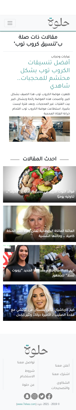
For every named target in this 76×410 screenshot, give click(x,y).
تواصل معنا (26, 363)
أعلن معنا (62, 366)
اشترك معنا (61, 374)
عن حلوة (28, 385)
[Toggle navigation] (10, 23)
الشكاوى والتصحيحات (60, 385)
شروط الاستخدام (27, 374)
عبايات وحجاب (60, 57)
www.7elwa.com (26, 404)
